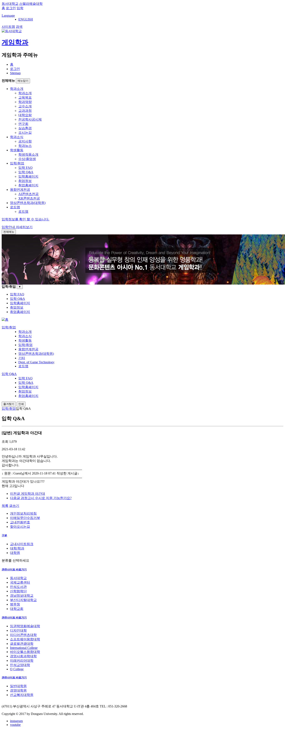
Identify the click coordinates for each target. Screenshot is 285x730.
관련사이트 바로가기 (14, 569)
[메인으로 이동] (5, 319)
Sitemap (15, 73)
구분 (4, 535)
